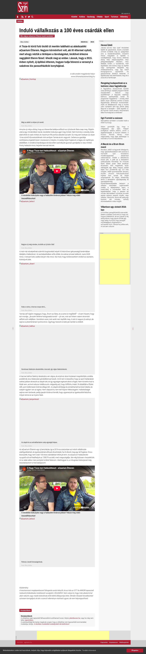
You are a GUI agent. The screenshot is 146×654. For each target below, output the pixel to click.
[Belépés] (17, 16)
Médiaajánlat (124, 642)
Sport (107, 17)
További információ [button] (89, 650)
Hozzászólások (25, 610)
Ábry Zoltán (24, 42)
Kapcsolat (104, 642)
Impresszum (113, 642)
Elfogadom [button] (134, 650)
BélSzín (20, 21)
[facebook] (25, 16)
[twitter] (29, 16)
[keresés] (32, 16)
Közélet (74, 17)
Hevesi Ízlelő (106, 45)
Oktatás (100, 17)
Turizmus (114, 17)
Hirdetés (101, 41)
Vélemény (124, 17)
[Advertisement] (115, 246)
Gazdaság (91, 17)
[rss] (22, 16)
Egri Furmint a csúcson (111, 118)
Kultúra (82, 17)
